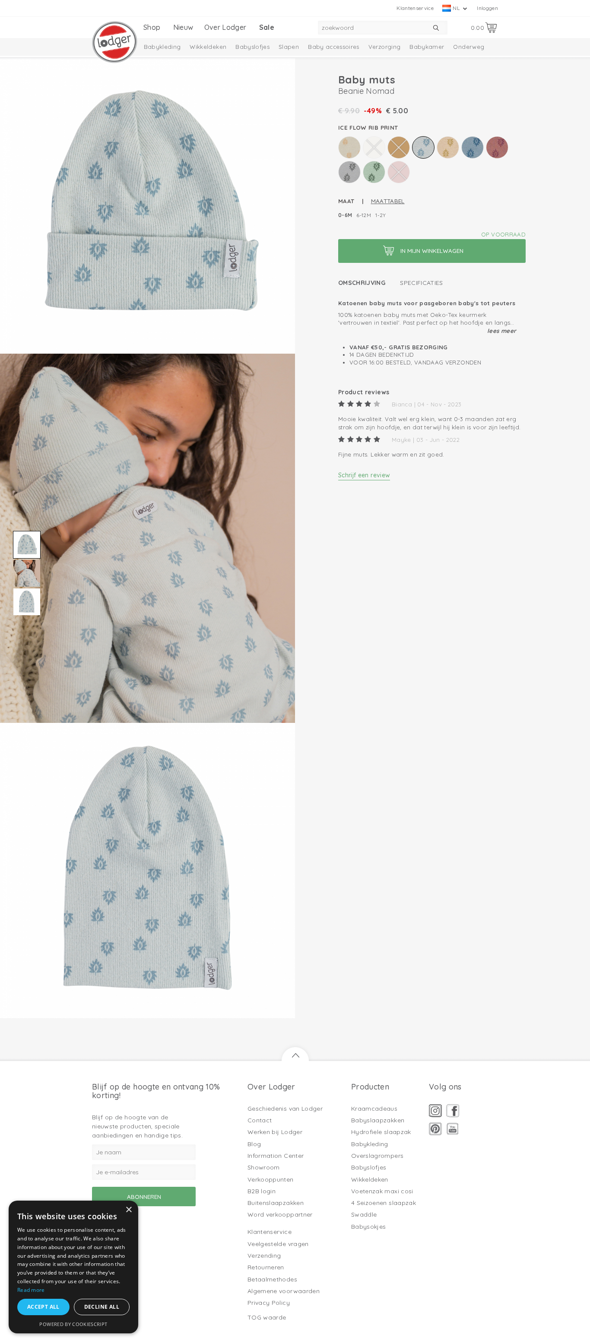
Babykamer (426, 46)
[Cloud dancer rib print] (374, 147)
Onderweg (468, 46)
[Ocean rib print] (472, 147)
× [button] (128, 1210)
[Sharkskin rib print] (349, 172)
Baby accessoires (333, 46)
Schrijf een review (364, 475)
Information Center (275, 1156)
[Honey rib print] (398, 147)
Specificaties (421, 283)
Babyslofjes (252, 46)
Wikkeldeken (208, 46)
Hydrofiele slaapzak (381, 1132)
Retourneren (265, 1267)
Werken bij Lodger (274, 1132)
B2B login (261, 1191)
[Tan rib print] (398, 172)
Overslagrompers (377, 1156)
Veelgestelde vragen (278, 1244)
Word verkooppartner (280, 1214)
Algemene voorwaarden (283, 1291)
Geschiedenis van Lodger (285, 1108)
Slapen (289, 46)
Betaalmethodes (272, 1279)
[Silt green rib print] (374, 172)
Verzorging (384, 46)
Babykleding (162, 46)
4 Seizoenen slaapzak (383, 1203)
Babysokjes (368, 1226)
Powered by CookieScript (73, 1324)
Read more (31, 1290)
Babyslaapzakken (377, 1120)
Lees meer (501, 330)
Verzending (264, 1255)
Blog (254, 1144)
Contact (259, 1120)
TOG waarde (266, 1317)
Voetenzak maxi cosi (382, 1191)
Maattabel (388, 201)
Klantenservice (415, 8)
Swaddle (364, 1214)
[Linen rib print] (448, 147)
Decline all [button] (101, 1306)
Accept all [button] (43, 1306)
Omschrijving (361, 283)
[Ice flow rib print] (423, 147)
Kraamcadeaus (374, 1108)
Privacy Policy (268, 1303)
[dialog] (73, 1267)
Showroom (263, 1167)
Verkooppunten (270, 1179)
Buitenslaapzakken (275, 1203)
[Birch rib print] (349, 147)
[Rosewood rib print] (497, 147)
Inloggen (487, 8)
